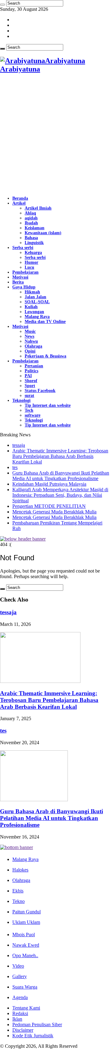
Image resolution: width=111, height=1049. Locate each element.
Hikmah (32, 292)
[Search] (2, 5)
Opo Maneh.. (25, 955)
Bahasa (31, 237)
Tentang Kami (26, 1007)
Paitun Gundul (26, 911)
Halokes (20, 869)
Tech (29, 410)
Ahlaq (30, 213)
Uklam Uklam (26, 922)
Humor (31, 262)
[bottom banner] (16, 847)
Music (30, 331)
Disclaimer (22, 1030)
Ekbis (17, 890)
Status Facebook (40, 390)
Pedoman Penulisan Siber (37, 1024)
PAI (28, 375)
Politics (31, 371)
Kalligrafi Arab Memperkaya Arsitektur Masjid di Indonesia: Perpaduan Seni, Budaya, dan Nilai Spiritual (60, 495)
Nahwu (31, 341)
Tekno (18, 901)
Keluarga (33, 252)
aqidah (31, 218)
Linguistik (34, 242)
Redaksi (20, 1013)
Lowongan (34, 311)
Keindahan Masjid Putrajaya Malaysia (49, 484)
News (29, 336)
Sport (30, 385)
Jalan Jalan (35, 297)
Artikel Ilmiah (38, 208)
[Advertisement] (55, 135)
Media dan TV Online (45, 321)
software (32, 415)
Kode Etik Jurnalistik (32, 1035)
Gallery (19, 976)
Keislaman (34, 228)
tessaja (18, 445)
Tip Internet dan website (48, 405)
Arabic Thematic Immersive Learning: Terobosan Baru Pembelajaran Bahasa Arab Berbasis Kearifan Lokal (60, 456)
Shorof (31, 380)
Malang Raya (37, 316)
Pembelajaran (25, 272)
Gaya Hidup (23, 287)
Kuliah (31, 306)
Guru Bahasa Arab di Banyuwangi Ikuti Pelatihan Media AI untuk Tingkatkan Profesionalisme (60, 475)
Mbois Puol (23, 934)
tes (15, 467)
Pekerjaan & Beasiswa (45, 356)
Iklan (17, 1019)
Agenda (20, 997)
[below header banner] (23, 538)
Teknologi (21, 400)
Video (18, 966)
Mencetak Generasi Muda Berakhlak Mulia (54, 511)
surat (29, 395)
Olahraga (33, 346)
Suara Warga (24, 987)
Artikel (19, 203)
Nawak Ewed (25, 945)
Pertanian (34, 366)
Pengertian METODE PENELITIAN (49, 506)
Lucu (29, 267)
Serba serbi (22, 247)
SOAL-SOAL (37, 302)
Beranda (20, 198)
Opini (30, 351)
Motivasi (20, 277)
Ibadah (31, 223)
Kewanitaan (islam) (43, 233)
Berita (18, 282)
